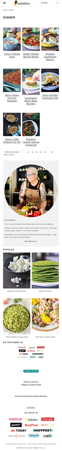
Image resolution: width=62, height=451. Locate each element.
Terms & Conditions (31, 384)
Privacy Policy (31, 382)
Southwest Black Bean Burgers (31, 101)
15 (40, 152)
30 (52, 152)
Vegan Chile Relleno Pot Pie (12, 140)
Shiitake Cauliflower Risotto (50, 57)
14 (36, 152)
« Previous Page (11, 152)
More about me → (31, 241)
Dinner (11, 10)
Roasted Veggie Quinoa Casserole (31, 142)
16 (45, 152)
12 (28, 152)
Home (5, 10)
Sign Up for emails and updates (31, 396)
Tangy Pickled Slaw (12, 55)
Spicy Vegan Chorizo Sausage (12, 98)
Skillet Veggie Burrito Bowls (31, 55)
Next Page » (9, 154)
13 (32, 152)
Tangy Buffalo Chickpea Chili (50, 96)
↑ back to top (31, 371)
